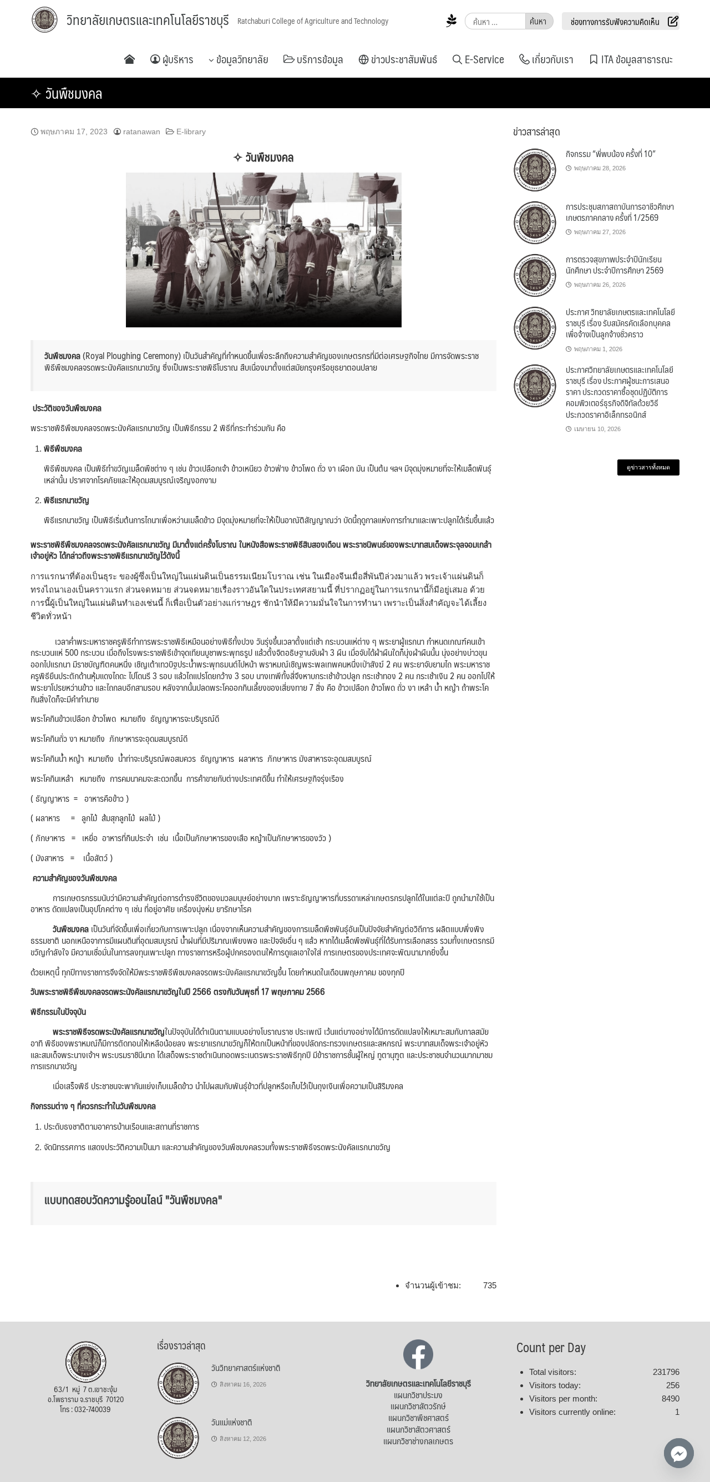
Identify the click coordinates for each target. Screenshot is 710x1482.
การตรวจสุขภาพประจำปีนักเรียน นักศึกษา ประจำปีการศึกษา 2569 (614, 264)
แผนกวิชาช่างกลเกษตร (418, 1440)
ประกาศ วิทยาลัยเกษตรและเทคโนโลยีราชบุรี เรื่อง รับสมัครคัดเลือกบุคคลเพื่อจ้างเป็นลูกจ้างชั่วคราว (620, 323)
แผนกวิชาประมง (418, 1394)
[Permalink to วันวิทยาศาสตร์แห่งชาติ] (178, 1383)
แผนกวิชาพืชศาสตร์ (418, 1417)
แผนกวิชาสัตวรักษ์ (418, 1405)
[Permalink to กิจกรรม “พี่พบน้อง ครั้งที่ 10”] (535, 169)
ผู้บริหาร (177, 59)
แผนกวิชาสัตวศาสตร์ (418, 1429)
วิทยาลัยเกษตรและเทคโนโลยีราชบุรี (148, 19)
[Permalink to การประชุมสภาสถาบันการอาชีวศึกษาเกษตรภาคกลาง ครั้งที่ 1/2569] (535, 222)
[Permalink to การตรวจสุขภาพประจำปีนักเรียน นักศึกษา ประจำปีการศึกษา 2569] (535, 275)
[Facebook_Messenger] (679, 1453)
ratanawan (141, 131)
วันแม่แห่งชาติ (231, 1421)
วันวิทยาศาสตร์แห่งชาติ (245, 1367)
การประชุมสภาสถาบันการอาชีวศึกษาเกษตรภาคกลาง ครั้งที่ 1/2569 (620, 212)
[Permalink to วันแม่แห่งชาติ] (178, 1437)
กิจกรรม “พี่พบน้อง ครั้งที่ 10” (611, 153)
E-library (191, 131)
